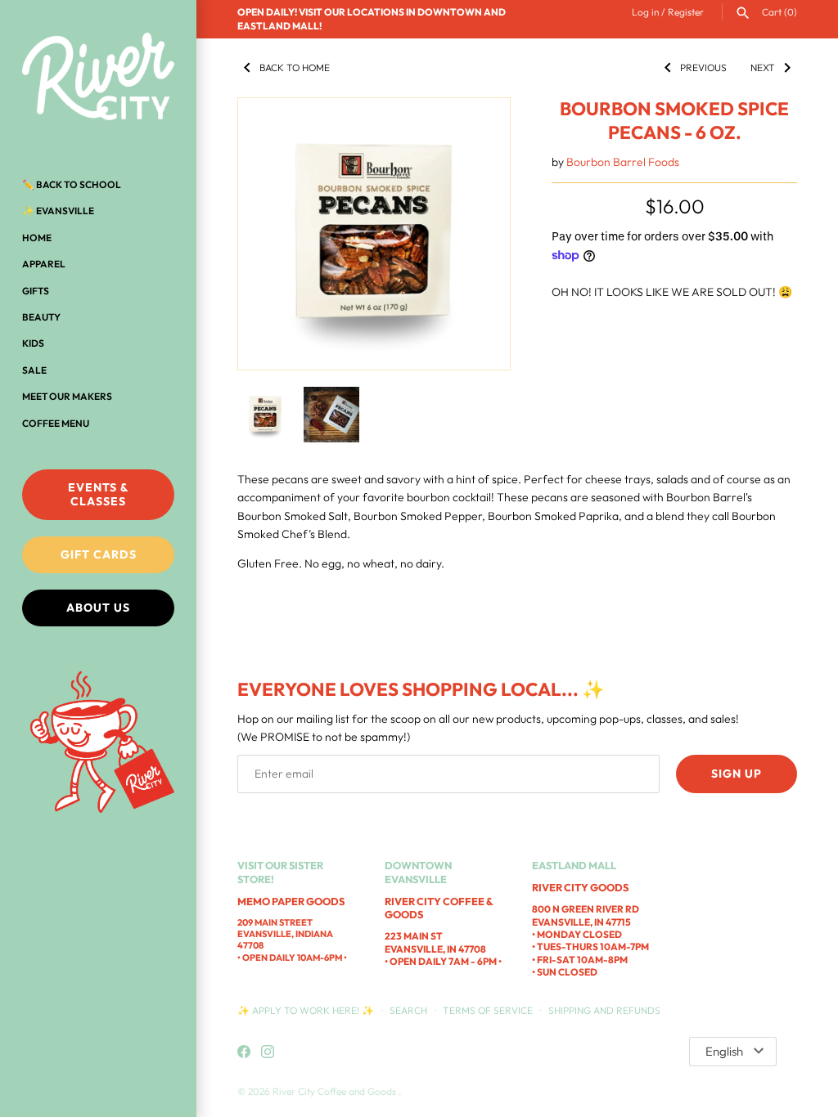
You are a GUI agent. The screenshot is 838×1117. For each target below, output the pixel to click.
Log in (645, 12)
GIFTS (35, 291)
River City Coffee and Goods (336, 1091)
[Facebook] (243, 1052)
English (724, 1051)
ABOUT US (98, 607)
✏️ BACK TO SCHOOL (71, 184)
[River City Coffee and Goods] (98, 77)
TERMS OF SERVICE (488, 1010)
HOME (37, 237)
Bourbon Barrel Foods (622, 162)
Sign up (736, 773)
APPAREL (43, 264)
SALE (34, 370)
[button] (475, 234)
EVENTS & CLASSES (98, 494)
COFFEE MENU (55, 423)
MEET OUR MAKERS (67, 396)
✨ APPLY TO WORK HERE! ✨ (306, 1010)
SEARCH (408, 1010)
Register (686, 12)
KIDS (33, 343)
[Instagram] (267, 1052)
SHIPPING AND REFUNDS (604, 1010)
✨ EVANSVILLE (58, 210)
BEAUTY (41, 317)
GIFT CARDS (99, 554)
